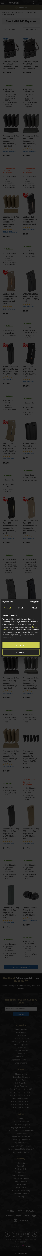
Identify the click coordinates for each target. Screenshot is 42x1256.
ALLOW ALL (21, 645)
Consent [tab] (7, 608)
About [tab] (34, 608)
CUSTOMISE (20, 652)
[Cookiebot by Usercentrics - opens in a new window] (30, 601)
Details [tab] (21, 608)
